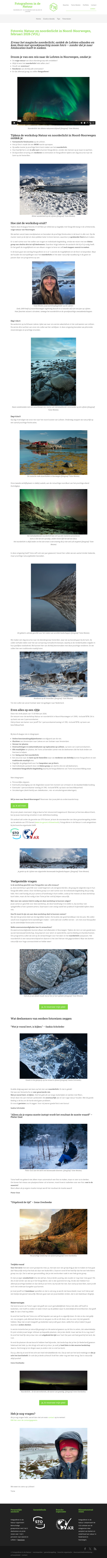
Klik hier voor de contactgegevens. (24, 1420)
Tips (58, 19)
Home (38, 19)
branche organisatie (65, 1552)
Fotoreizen (66, 19)
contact (51, 1417)
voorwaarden (38, 1552)
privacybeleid (15, 1555)
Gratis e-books (49, 19)
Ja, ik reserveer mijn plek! (53, 1006)
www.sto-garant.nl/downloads (47, 822)
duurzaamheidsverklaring (83, 1552)
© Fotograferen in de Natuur (21, 1552)
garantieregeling (50, 1552)
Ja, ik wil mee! (19, 805)
